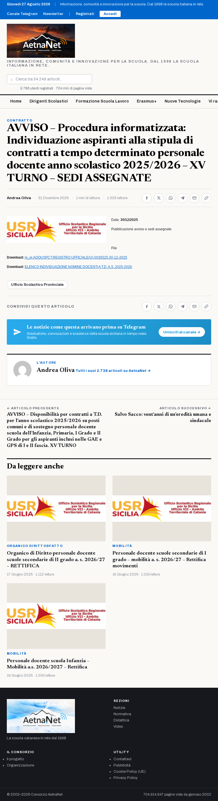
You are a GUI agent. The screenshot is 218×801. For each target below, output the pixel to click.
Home (16, 101)
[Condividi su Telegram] (182, 198)
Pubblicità (122, 765)
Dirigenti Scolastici (49, 101)
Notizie (119, 708)
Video (118, 726)
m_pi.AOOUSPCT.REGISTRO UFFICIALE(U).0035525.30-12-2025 (76, 257)
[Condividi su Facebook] (147, 198)
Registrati (85, 14)
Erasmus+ (147, 101)
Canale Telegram (22, 14)
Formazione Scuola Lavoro (102, 101)
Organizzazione (20, 765)
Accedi (110, 14)
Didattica (121, 720)
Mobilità (122, 546)
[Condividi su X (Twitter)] (159, 198)
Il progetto (15, 759)
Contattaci (122, 759)
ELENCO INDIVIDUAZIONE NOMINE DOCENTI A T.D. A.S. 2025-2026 (78, 267)
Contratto (19, 120)
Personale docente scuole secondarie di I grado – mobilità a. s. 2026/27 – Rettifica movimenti (159, 560)
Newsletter (53, 14)
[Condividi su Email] (194, 198)
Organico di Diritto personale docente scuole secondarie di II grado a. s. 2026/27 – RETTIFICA (56, 560)
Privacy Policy (126, 778)
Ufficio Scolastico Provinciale (37, 285)
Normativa (122, 714)
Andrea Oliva (19, 198)
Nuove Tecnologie (183, 101)
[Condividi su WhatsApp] (170, 198)
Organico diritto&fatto (35, 546)
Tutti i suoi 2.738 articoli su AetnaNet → (113, 371)
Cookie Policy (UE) (130, 772)
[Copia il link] (206, 198)
